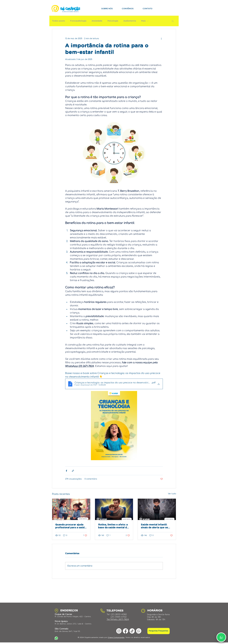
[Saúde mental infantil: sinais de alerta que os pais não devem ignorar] (157, 509)
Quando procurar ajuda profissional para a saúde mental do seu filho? (70, 526)
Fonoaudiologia (78, 21)
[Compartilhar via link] (73, 471)
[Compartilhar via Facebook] (66, 471)
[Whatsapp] (138, 631)
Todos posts (58, 21)
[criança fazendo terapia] (71, 509)
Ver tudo (172, 494)
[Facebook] (125, 631)
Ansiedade (97, 21)
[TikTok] (132, 631)
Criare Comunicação (116, 637)
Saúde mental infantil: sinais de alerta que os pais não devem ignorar (155, 526)
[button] (172, 21)
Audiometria (129, 21)
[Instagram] (119, 631)
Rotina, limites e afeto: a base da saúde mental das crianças (114, 526)
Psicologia (113, 21)
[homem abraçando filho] (114, 509)
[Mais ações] (161, 38)
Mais (143, 21)
